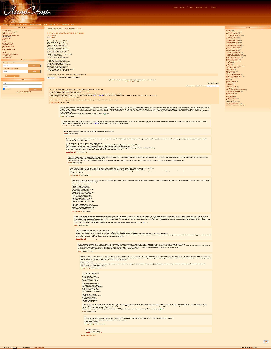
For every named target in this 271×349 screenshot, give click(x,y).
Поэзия (19, 24)
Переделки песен (231, 88)
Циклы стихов (230, 93)
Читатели (51, 78)
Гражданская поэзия (232, 42)
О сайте (12, 24)
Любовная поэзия (231, 33)
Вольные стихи (230, 71)
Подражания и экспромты (234, 66)
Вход (35, 89)
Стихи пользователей (232, 103)
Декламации (230, 96)
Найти (34, 65)
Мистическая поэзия (232, 40)
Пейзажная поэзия (232, 39)
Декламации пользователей (234, 105)
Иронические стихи (232, 59)
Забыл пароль (19, 91)
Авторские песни (231, 86)
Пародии (229, 62)
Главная (4, 24)
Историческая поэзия (232, 44)
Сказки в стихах (231, 81)
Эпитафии (229, 84)
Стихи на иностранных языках (235, 90)
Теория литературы (35, 24)
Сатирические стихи (232, 61)
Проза (25, 24)
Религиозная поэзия (232, 49)
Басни (228, 79)
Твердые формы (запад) (233, 52)
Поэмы (228, 95)
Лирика (228, 30)
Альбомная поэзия (232, 50)
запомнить (8, 88)
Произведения (57, 28)
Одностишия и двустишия (234, 76)
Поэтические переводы (233, 91)
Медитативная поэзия (233, 47)
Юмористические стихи (233, 57)
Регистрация (65, 24)
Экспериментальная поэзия (234, 56)
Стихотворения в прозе (233, 74)
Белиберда (229, 100)
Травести (229, 64)
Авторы (46, 24)
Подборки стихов (231, 98)
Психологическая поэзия (233, 35)
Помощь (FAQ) (54, 24)
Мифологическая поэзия (233, 45)
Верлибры (229, 73)
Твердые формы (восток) (233, 54)
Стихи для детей (231, 67)
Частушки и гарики (231, 78)
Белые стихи (230, 69)
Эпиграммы (229, 83)
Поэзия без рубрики (231, 101)
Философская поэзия (232, 32)
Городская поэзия (231, 37)
